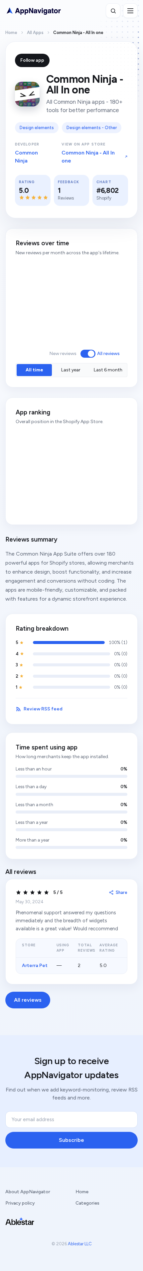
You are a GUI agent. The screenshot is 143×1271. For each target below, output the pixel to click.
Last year (70, 370)
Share (121, 892)
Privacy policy (20, 1203)
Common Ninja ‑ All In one (88, 156)
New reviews (62, 353)
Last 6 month (108, 370)
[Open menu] (130, 10)
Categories (87, 1203)
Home (11, 32)
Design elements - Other (92, 127)
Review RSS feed (43, 709)
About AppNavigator (27, 1192)
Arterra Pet (35, 965)
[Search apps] (113, 10)
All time (34, 370)
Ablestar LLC (80, 1243)
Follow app (32, 60)
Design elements (37, 127)
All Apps (35, 32)
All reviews (108, 353)
